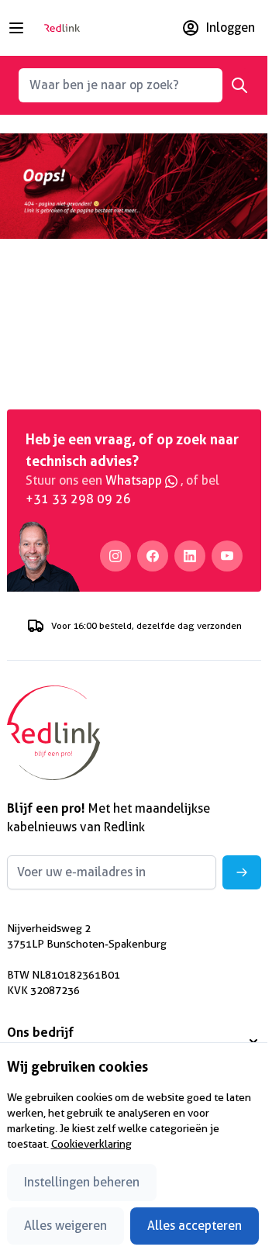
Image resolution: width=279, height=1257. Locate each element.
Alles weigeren (65, 1225)
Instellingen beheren (82, 1182)
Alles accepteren (194, 1225)
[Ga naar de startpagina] (62, 28)
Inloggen (230, 27)
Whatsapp (135, 480)
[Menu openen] (16, 28)
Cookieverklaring (91, 1144)
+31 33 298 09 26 (78, 499)
